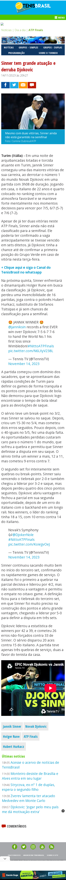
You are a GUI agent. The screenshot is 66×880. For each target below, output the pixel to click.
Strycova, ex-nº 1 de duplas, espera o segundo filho (28, 787)
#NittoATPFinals (41, 346)
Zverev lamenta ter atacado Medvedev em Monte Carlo (28, 798)
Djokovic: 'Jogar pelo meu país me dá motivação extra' (30, 809)
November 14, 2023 (23, 363)
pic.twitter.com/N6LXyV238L (30, 350)
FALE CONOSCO (14, 855)
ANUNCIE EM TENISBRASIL (33, 855)
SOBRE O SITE (52, 855)
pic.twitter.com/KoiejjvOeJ (29, 544)
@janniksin (17, 327)
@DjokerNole (23, 534)
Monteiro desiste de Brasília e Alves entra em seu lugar (30, 776)
